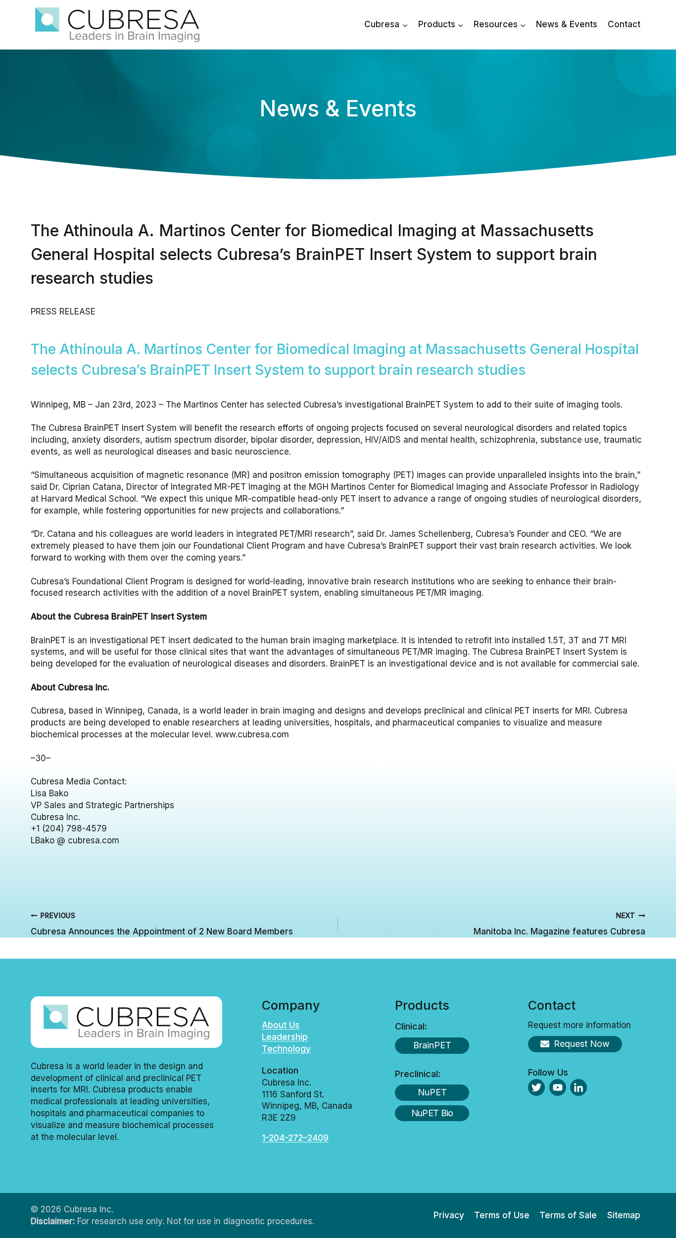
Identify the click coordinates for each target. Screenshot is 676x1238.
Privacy (449, 1215)
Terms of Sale (568, 1215)
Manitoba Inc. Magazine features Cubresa (559, 924)
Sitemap (623, 1215)
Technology (286, 1049)
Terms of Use (502, 1215)
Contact (624, 24)
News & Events (566, 24)
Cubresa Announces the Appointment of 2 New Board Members (162, 924)
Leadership (285, 1037)
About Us (280, 1025)
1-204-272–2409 (295, 1138)
